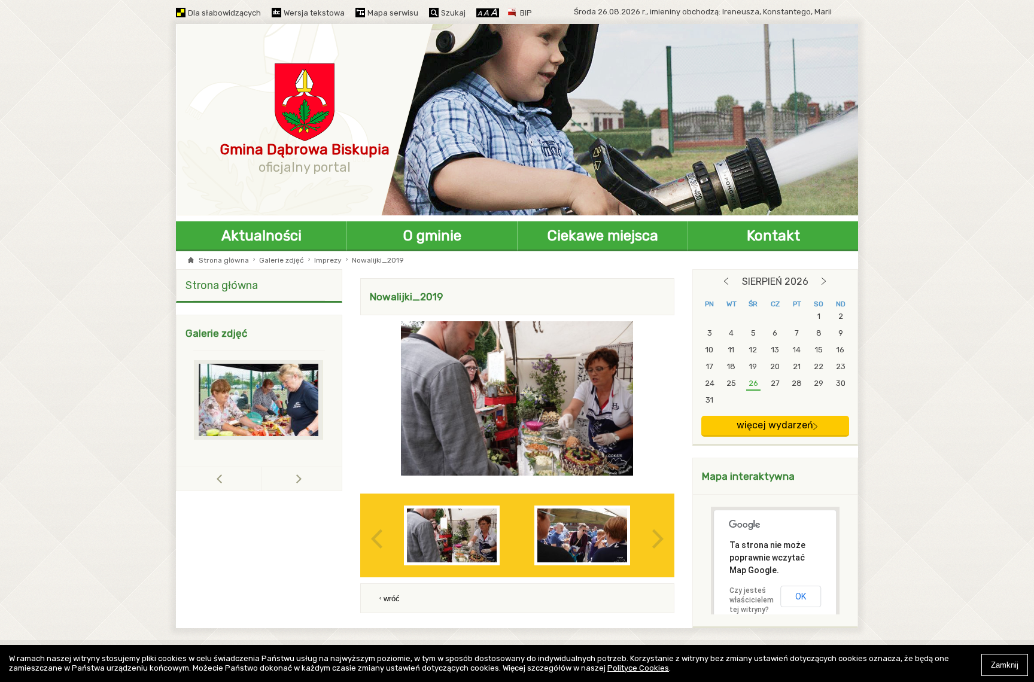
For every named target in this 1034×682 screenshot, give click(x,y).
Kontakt (773, 235)
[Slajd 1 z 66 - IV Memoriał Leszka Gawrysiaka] (259, 400)
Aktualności (261, 235)
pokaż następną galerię (299, 479)
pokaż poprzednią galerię (261, 478)
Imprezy (328, 260)
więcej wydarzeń (775, 425)
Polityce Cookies (638, 667)
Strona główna (224, 260)
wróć (392, 598)
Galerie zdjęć (281, 260)
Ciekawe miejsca (603, 235)
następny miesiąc (824, 281)
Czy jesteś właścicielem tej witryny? (751, 600)
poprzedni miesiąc (726, 281)
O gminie (432, 235)
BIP (526, 12)
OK (800, 596)
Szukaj (453, 12)
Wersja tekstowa (314, 12)
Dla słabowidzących (224, 12)
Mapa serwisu (392, 12)
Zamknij (1004, 664)
